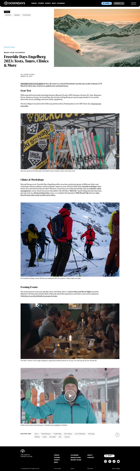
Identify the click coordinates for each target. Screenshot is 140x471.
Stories (41, 3)
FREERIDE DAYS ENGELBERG (32, 83)
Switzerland (8, 15)
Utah (60, 437)
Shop (107, 3)
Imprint (72, 468)
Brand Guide (76, 457)
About (89, 455)
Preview (7, 12)
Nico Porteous (68, 434)
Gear (54, 3)
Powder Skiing (57, 434)
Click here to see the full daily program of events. (39, 296)
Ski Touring (91, 434)
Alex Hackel (52, 437)
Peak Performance (46, 434)
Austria (44, 437)
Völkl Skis (37, 437)
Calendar (61, 3)
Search (117, 3)
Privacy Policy (57, 468)
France (36, 434)
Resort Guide (76, 460)
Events (48, 3)
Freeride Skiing (27, 15)
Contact (90, 457)
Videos (34, 3)
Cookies (91, 468)
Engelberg (17, 15)
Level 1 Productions (80, 434)
